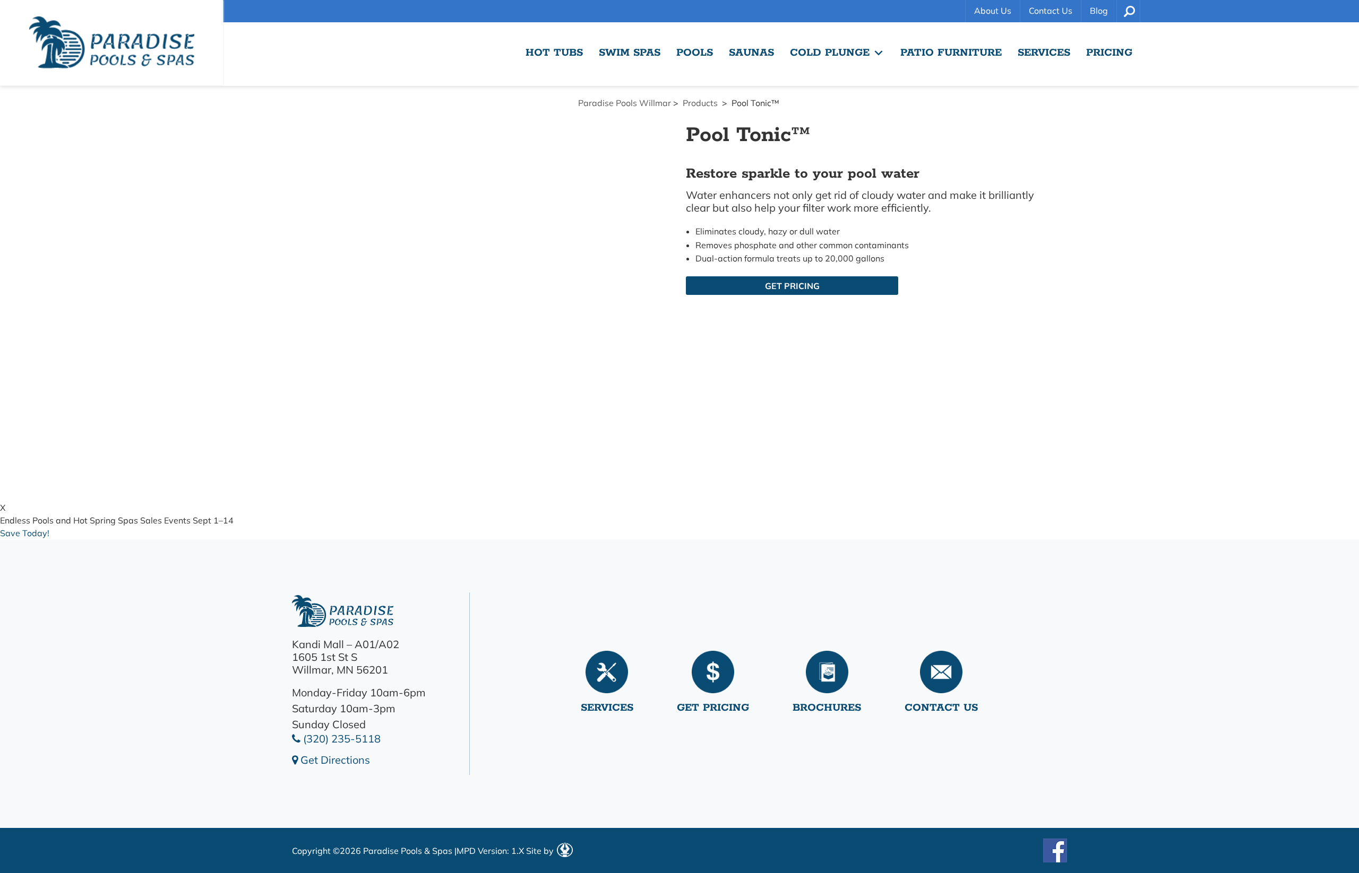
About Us (992, 10)
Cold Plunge (830, 52)
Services (1044, 52)
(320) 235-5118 (340, 738)
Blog (1099, 10)
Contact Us (1050, 10)
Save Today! (24, 533)
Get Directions (334, 759)
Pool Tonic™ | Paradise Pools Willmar (111, 42)
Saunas (751, 52)
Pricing (1109, 52)
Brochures (827, 707)
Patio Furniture (951, 52)
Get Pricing (792, 286)
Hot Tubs (554, 52)
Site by (541, 850)
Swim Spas (629, 52)
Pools (694, 52)
